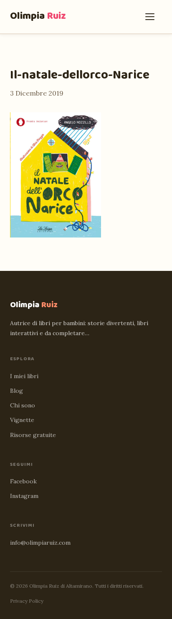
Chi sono (22, 405)
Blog (16, 390)
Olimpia (38, 16)
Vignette (22, 420)
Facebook (23, 481)
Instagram (24, 496)
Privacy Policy (26, 601)
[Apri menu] (152, 17)
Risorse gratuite (33, 435)
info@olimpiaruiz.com (40, 542)
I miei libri (24, 376)
